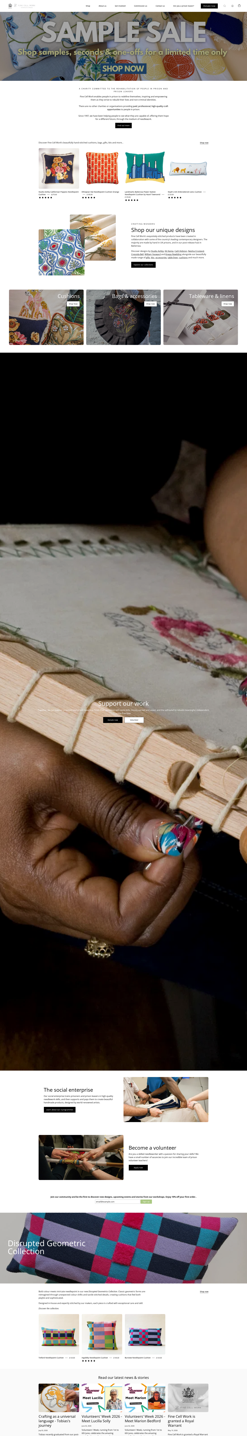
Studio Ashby (157, 251)
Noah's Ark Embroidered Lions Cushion (185, 192)
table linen (173, 257)
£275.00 (54, 194)
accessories (161, 257)
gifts (148, 257)
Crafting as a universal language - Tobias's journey (57, 1421)
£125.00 (128, 197)
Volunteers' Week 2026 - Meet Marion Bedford (145, 1418)
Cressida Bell (137, 254)
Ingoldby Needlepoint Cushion (95, 1358)
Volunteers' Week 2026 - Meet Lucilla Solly (102, 1418)
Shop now (204, 143)
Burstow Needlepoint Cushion (138, 1358)
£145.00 (116, 1358)
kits (152, 257)
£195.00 (89, 194)
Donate (209, 6)
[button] (224, 6)
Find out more (123, 125)
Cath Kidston (181, 251)
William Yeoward (153, 254)
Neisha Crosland (196, 251)
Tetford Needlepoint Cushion (51, 1358)
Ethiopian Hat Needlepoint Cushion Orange (100, 192)
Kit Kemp (169, 251)
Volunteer (134, 720)
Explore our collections (143, 264)
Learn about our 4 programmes (59, 1109)
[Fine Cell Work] (22, 6)
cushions (183, 257)
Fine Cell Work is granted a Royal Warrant (181, 1421)
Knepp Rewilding (173, 254)
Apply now (138, 1167)
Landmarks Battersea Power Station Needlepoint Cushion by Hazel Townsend (142, 193)
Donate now (113, 720)
